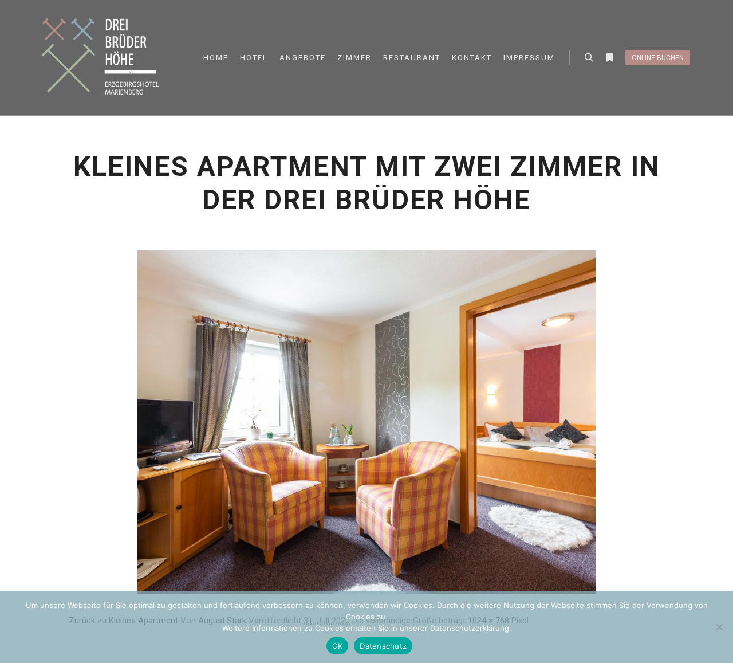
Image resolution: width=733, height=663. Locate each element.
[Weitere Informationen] (609, 57)
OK (337, 645)
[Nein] (718, 627)
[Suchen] (588, 57)
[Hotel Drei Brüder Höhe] (103, 57)
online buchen (658, 58)
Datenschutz (383, 645)
